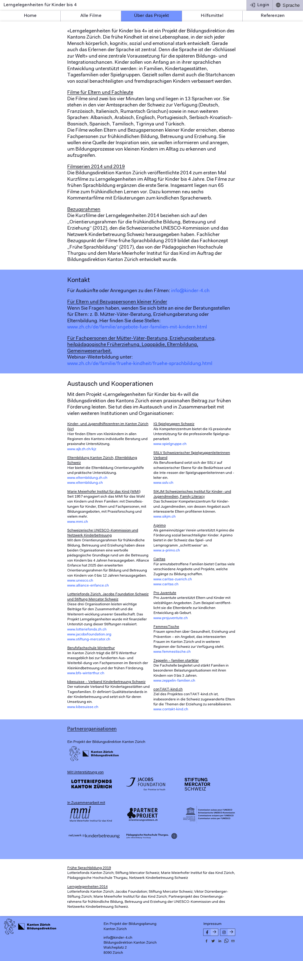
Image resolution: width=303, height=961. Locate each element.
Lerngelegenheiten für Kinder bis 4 (40, 5)
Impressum (212, 924)
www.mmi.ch (77, 522)
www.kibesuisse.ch (82, 707)
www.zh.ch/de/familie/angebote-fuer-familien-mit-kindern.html (137, 327)
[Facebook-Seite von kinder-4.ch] (210, 932)
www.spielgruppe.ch (170, 444)
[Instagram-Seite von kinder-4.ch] (227, 932)
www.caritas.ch (166, 584)
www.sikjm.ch (164, 517)
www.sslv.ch (163, 483)
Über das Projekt (151, 16)
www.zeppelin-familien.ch (174, 681)
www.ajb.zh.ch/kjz (81, 449)
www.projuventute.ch (170, 618)
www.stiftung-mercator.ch (88, 639)
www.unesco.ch (80, 581)
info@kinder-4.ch (190, 290)
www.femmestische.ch (172, 652)
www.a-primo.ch (166, 551)
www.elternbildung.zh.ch (87, 478)
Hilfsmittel (212, 16)
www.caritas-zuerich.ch (172, 579)
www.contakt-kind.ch (170, 709)
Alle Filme (90, 16)
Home (30, 16)
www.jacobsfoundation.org (89, 634)
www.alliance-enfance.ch (88, 586)
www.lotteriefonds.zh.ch (87, 630)
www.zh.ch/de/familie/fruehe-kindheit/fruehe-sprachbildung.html (139, 363)
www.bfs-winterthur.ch (85, 673)
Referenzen (273, 16)
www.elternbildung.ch (85, 483)
